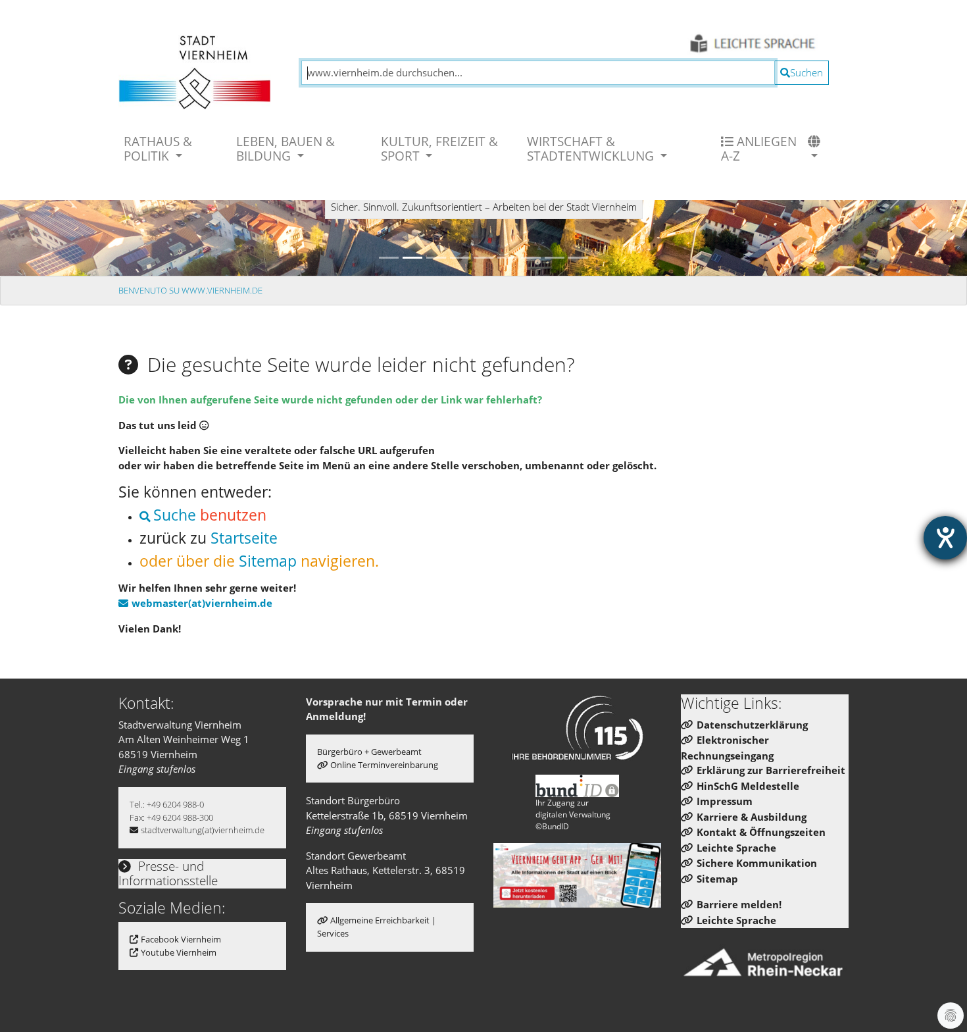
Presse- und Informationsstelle (168, 873)
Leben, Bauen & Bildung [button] (285, 148)
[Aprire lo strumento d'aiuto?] (945, 537)
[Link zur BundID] (577, 786)
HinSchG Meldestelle (748, 785)
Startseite (244, 538)
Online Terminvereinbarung (384, 765)
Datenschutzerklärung (752, 724)
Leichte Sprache (736, 847)
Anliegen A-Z (759, 148)
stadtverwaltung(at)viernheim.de (202, 830)
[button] (816, 148)
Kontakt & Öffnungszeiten (761, 831)
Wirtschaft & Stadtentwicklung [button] (592, 148)
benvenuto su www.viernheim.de (190, 290)
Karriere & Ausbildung (751, 816)
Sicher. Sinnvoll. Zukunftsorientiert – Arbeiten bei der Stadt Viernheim (484, 206)
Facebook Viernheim (181, 939)
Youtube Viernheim (178, 952)
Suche (174, 515)
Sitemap (268, 561)
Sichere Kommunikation (757, 862)
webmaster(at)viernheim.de (202, 602)
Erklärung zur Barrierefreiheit (771, 770)
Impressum (725, 801)
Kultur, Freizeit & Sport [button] (439, 148)
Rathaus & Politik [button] (158, 148)
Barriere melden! (739, 904)
